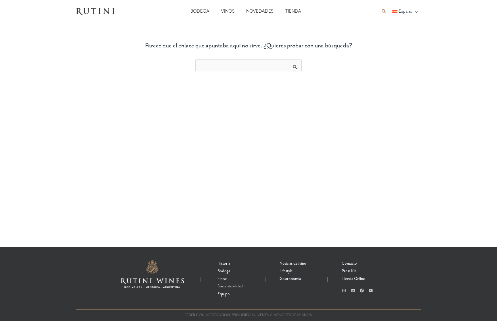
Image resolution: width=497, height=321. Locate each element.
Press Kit (349, 271)
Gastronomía (290, 278)
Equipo (223, 294)
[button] (384, 11)
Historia (223, 263)
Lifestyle (286, 271)
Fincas (222, 278)
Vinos (228, 11)
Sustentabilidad (230, 286)
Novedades (260, 11)
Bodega (199, 11)
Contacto (349, 263)
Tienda (293, 11)
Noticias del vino (293, 263)
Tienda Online (353, 278)
